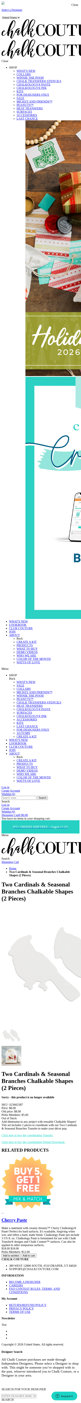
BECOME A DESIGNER (24, 1282)
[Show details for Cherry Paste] (2, 1212)
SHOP (13, 67)
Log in (5, 787)
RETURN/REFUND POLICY (28, 1305)
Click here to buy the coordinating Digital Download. (33, 1142)
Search (42, 797)
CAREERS (16, 1285)
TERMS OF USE (20, 1311)
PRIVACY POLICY (21, 1308)
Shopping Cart (15, 815)
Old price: (7, 1111)
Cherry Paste (14, 1220)
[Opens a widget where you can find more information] (64, 1396)
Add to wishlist (11, 1255)
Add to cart (29, 1255)
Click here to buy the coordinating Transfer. (27, 1135)
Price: (5, 1108)
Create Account (11, 790)
